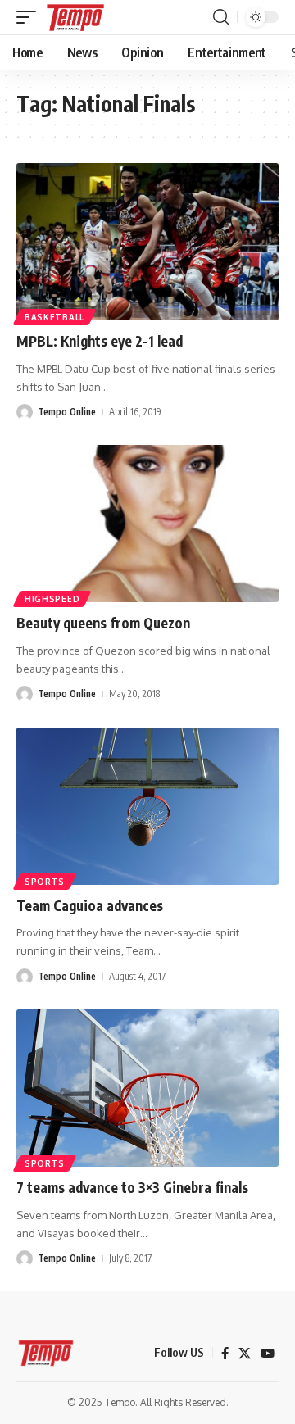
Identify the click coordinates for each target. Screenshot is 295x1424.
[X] (244, 1353)
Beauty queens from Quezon (103, 623)
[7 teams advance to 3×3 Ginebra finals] (147, 1088)
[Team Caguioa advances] (147, 806)
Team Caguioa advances (89, 905)
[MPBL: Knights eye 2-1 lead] (147, 241)
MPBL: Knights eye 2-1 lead (99, 341)
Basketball (54, 317)
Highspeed (52, 599)
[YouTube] (267, 1353)
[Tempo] (75, 17)
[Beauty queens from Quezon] (147, 523)
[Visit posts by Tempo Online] (24, 412)
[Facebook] (225, 1353)
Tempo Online (67, 412)
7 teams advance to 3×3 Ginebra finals (132, 1187)
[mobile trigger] (30, 17)
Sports (45, 882)
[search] (221, 17)
